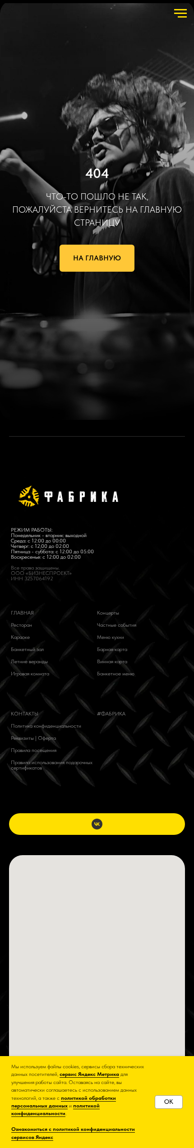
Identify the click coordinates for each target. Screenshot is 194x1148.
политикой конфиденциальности (55, 1109)
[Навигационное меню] (180, 13)
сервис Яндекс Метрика (89, 1074)
